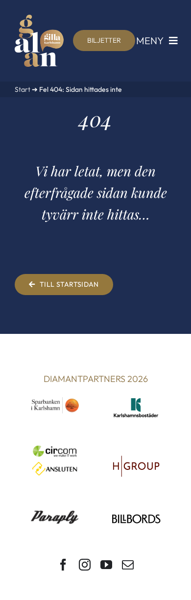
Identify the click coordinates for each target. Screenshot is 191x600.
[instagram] (85, 565)
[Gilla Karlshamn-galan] (39, 19)
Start (22, 89)
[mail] (128, 565)
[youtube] (106, 565)
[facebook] (63, 565)
